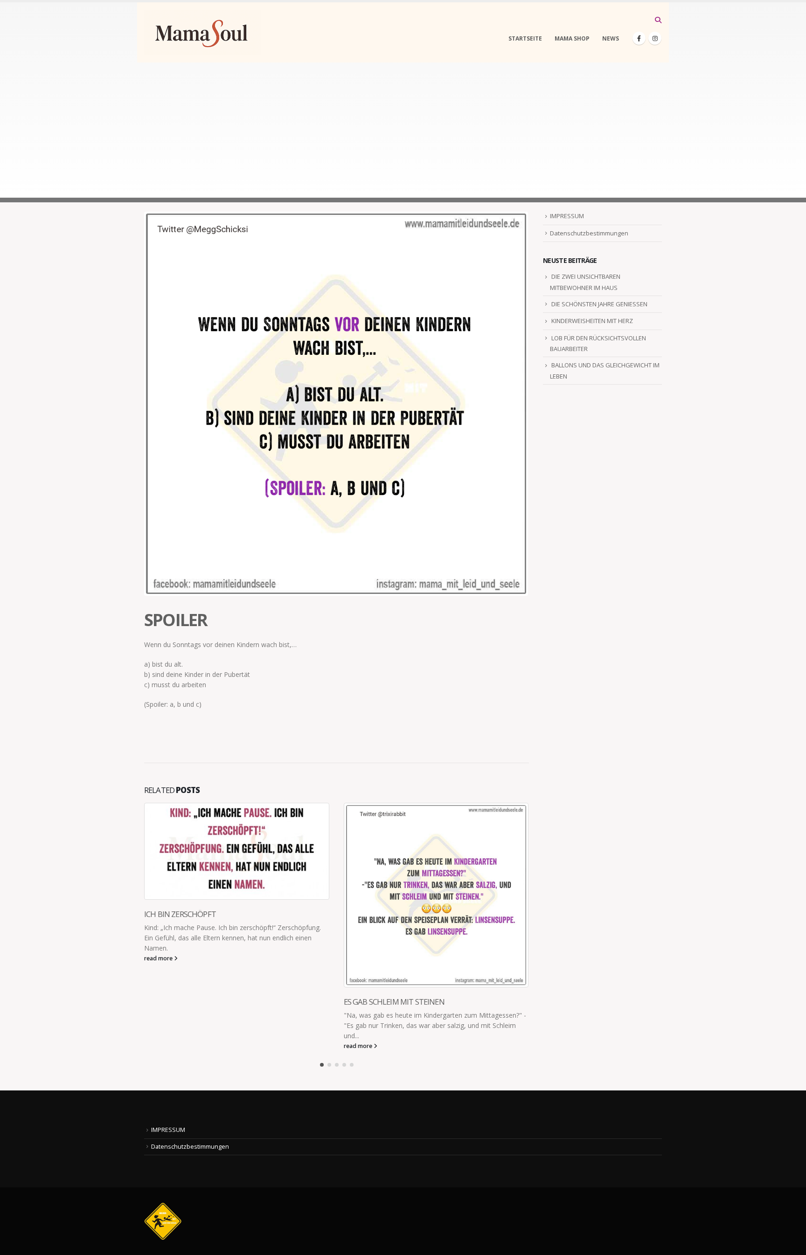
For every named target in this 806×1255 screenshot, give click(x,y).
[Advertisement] (403, 132)
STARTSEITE (525, 38)
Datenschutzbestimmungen (589, 233)
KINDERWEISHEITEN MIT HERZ (592, 321)
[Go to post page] (237, 851)
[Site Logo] (202, 32)
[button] (658, 20)
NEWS (610, 38)
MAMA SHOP (572, 38)
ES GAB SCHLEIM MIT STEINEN (394, 1001)
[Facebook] (639, 38)
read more (159, 958)
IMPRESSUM (567, 216)
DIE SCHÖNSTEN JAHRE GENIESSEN (599, 304)
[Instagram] (654, 38)
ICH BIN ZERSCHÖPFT (180, 914)
